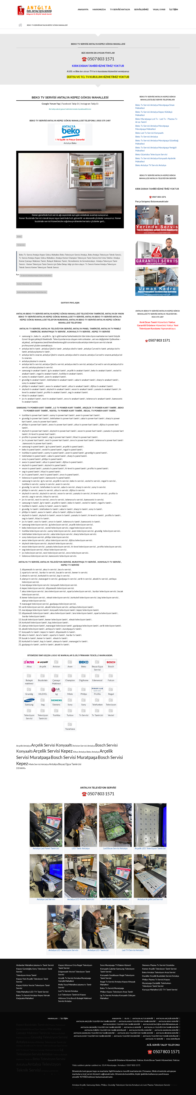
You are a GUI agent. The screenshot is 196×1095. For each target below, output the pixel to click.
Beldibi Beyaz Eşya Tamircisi (35, 1029)
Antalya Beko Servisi (168, 1021)
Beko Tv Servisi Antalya (146, 136)
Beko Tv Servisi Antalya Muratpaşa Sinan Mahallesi (154, 106)
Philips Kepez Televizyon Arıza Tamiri (116, 991)
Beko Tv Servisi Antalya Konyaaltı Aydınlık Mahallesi (155, 160)
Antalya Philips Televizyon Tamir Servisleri (105, 1030)
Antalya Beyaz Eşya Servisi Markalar (160, 1024)
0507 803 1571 (159, 340)
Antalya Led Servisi (46, 899)
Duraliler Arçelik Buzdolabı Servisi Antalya (160, 976)
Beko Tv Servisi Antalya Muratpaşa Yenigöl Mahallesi (155, 149)
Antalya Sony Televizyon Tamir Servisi (92, 1036)
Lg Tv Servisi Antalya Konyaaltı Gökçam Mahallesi (117, 996)
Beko (74, 143)
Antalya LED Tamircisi (98, 950)
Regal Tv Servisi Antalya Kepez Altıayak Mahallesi (117, 983)
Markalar (53, 1018)
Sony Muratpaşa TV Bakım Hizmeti (115, 965)
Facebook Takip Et (70, 103)
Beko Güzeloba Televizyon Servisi (151, 154)
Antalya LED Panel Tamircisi (80, 899)
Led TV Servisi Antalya (132, 950)
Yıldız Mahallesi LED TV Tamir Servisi (32, 991)
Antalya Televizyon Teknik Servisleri (160, 1036)
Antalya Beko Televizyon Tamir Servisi (121, 1024)
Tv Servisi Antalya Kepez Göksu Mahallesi (36, 275)
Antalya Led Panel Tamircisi (46, 848)
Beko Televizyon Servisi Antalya (29, 284)
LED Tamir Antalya (81, 848)
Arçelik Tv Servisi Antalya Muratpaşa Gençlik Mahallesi (74, 979)
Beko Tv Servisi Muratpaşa (112, 988)
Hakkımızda (99, 9)
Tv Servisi (21, 245)
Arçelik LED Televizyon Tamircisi (150, 848)
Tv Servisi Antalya (120, 9)
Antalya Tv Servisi (154, 1039)
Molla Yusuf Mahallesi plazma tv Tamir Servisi (74, 986)
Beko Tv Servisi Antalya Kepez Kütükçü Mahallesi (153, 113)
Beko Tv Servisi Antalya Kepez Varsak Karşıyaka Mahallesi (33, 996)
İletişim (173, 9)
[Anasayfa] (34, 10)
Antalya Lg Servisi (132, 1027)
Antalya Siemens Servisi (167, 1033)
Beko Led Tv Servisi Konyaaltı (149, 133)
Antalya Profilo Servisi (140, 1030)
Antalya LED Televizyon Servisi (63, 950)
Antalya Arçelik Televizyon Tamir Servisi (96, 1021)
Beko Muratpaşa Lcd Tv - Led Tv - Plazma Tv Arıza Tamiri (156, 120)
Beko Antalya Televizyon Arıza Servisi (158, 972)
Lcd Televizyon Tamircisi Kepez (72, 994)
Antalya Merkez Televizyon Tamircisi (46, 1042)
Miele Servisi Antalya (38, 764)
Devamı (20, 768)
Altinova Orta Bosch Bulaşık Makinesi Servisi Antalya (75, 999)
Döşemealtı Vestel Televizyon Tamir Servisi (74, 973)
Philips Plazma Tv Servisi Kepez (156, 979)
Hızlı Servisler (173, 1039)
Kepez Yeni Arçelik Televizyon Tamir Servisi (32, 980)
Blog (127, 1018)
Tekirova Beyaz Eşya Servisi (55, 1045)
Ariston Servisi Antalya (84, 745)
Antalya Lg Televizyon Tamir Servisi (161, 1027)
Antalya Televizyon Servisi (127, 1036)
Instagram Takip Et (89, 103)
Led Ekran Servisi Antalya (115, 848)
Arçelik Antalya (23, 745)
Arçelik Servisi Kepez (53, 750)
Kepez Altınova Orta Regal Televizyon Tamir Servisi (75, 966)
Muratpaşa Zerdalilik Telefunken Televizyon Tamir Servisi (156, 984)
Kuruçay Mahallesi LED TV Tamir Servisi (159, 989)
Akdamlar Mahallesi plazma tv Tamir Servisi (35, 965)
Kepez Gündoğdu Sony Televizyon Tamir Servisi (34, 970)
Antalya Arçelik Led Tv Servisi (29, 1045)
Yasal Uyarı (159, 9)
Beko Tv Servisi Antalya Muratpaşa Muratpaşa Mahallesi (152, 127)
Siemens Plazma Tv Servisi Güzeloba (158, 965)
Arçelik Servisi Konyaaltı (51, 745)
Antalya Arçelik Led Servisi (150, 899)
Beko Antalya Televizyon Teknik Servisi (31, 292)
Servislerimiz (141, 9)
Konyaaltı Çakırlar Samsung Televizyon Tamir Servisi (117, 970)
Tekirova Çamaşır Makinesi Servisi (44, 1050)
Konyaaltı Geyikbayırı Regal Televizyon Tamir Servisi (117, 976)
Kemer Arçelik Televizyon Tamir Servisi (159, 968)
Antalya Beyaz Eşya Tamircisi (65, 764)
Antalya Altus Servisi (142, 1018)
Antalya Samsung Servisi (166, 1030)
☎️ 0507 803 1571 (98, 58)
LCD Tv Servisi (22, 1050)
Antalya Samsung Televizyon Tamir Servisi (94, 1033)
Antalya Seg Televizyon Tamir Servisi (135, 1033)
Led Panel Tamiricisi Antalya (115, 899)
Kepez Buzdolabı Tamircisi (32, 1024)
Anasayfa (83, 9)
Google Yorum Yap (51, 103)
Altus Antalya (79, 751)
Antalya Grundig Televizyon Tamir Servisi (101, 1027)
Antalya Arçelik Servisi (167, 1018)
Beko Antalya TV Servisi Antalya (150, 165)
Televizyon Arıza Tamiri (26, 975)
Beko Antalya (92, 751)
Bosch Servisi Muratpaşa (74, 757)
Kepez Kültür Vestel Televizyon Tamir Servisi (33, 986)
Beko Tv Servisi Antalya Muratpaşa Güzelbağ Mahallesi (156, 142)
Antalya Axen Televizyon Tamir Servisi (137, 1021)
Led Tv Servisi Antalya (68, 991)
